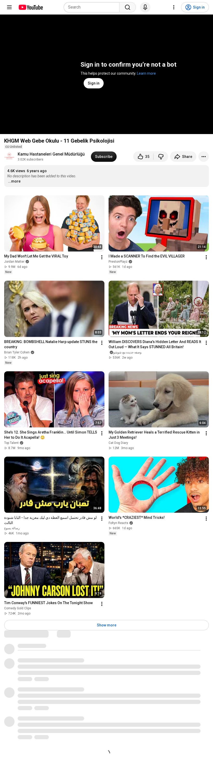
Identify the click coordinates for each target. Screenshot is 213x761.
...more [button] (14, 181)
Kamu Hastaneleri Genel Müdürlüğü (51, 154)
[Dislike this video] (161, 156)
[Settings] (174, 7)
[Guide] (9, 7)
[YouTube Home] (30, 7)
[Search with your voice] (145, 7)
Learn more (146, 73)
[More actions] (203, 156)
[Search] (127, 7)
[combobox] (93, 7)
